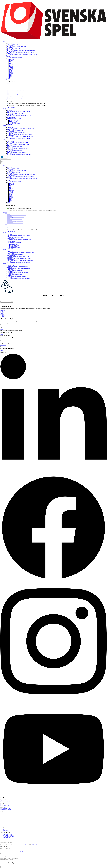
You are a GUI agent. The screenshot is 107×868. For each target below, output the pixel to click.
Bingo (10, 76)
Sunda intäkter (19, 154)
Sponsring (4, 108)
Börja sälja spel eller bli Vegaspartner (9, 814)
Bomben (10, 74)
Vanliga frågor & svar (6, 818)
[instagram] (53, 701)
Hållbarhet (4, 139)
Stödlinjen (27, 844)
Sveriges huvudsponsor (14, 118)
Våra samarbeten (10, 124)
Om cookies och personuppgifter (8, 835)
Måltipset (11, 73)
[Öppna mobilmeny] (1, 162)
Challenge (11, 69)
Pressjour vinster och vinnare (5, 805)
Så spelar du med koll (15, 130)
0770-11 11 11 (2, 800)
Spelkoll (4, 125)
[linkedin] (53, 474)
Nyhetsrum (5, 87)
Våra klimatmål (17, 148)
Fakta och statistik (15, 98)
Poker (10, 77)
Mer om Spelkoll (3, 345)
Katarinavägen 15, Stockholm (5, 809)
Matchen (10, 70)
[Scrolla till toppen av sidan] (0, 867)
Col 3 (6, 79)
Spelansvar (18, 138)
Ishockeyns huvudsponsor (14, 121)
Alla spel (8, 78)
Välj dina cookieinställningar (8, 834)
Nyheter (16, 90)
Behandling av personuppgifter (8, 836)
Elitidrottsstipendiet (19, 115)
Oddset (10, 65)
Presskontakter (15, 92)
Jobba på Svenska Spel (7, 817)
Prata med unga (20, 134)
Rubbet (10, 75)
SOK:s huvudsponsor (13, 122)
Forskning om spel (20, 136)
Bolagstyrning (2, 314)
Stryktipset (11, 64)
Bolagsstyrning (22, 54)
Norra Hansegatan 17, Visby (5, 808)
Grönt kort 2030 (14, 150)
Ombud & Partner (13, 48)
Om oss (4, 41)
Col (5, 126)
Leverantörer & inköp (20, 52)
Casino (10, 71)
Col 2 (6, 55)
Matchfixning (17, 152)
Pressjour (2, 804)
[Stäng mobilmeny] (0, 163)
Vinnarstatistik (2, 315)
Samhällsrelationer (21, 50)
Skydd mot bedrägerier (7, 822)
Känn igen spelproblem (18, 132)
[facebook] (53, 580)
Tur (3, 829)
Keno (10, 63)
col (7, 58)
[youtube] (53, 795)
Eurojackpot (11, 59)
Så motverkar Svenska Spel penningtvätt (10, 823)
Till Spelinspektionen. (22, 851)
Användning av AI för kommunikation (9, 824)
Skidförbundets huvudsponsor (14, 123)
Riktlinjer (15, 113)
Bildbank (14, 94)
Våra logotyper (15, 96)
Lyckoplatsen (11, 60)
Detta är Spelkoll (20, 128)
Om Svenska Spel (16, 46)
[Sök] (0, 162)
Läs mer (8, 83)
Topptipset (11, 68)
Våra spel (14, 57)
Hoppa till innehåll (3, 0)
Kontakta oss (13, 44)
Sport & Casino (5, 830)
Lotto (10, 61)
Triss (10, 62)
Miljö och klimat (15, 146)
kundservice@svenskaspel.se (5, 801)
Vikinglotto (11, 67)
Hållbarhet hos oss (17, 142)
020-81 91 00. (34, 844)
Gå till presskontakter (11, 107)
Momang (11, 72)
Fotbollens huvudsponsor (13, 120)
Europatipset (11, 66)
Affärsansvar (18, 144)
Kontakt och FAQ (3, 310)
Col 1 (6, 88)
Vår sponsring (18, 111)
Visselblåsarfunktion (6, 837)
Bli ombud (2, 311)
